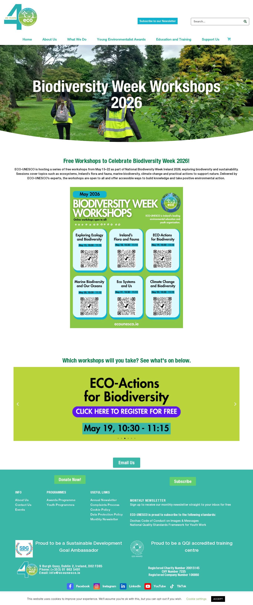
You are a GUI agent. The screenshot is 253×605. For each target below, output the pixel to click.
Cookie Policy (100, 509)
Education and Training (173, 39)
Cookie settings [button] (196, 599)
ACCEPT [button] (218, 598)
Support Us (210, 39)
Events (20, 509)
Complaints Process (104, 505)
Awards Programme (61, 500)
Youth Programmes (60, 505)
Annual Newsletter (103, 500)
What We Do (76, 39)
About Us (49, 39)
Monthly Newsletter (104, 519)
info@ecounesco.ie (64, 573)
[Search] (245, 21)
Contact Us (23, 505)
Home (27, 39)
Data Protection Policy (106, 514)
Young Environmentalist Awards (121, 39)
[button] (17, 404)
